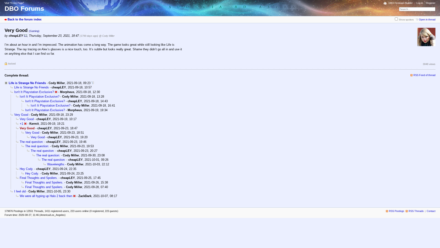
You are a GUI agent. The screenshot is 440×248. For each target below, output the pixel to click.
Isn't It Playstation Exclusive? (34, 92)
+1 (21, 123)
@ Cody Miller (107, 35)
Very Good (21, 114)
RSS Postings (396, 211)
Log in (419, 3)
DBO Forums (24, 8)
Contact (431, 211)
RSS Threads (416, 211)
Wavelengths (55, 164)
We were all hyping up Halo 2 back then (46, 196)
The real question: (32, 142)
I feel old (20, 191)
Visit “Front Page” (14, 3)
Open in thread (427, 19)
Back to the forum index (24, 19)
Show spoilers (406, 19)
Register (430, 3)
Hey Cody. (26, 169)
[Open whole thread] (92, 83)
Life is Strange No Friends (27, 83)
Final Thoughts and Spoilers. (39, 178)
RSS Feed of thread (424, 75)
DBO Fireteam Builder (400, 3)
